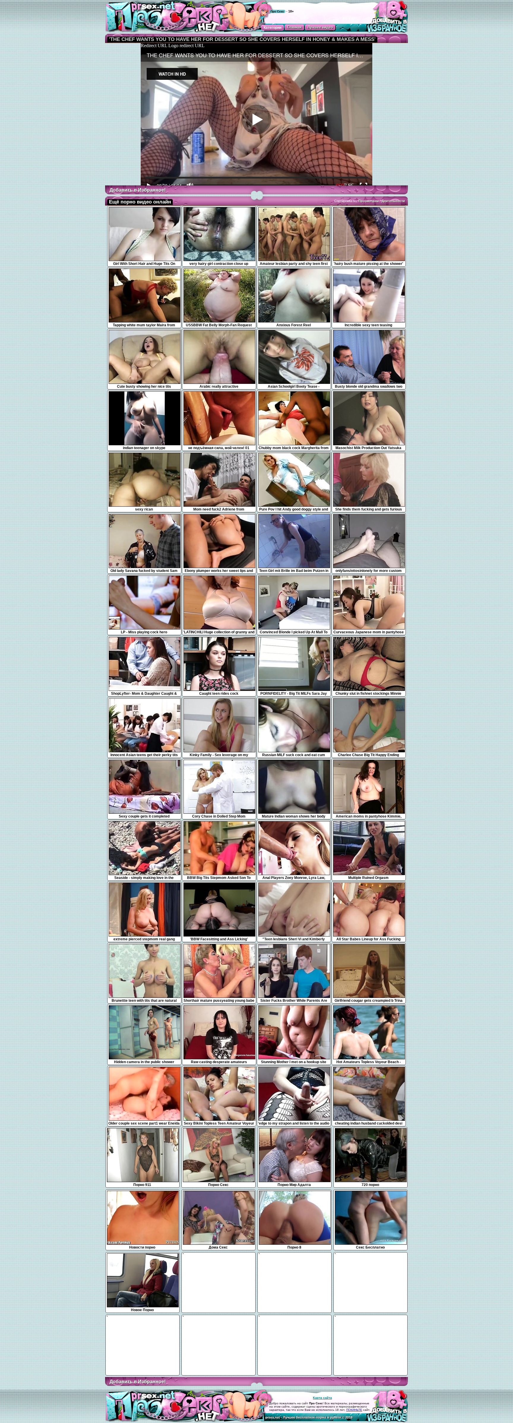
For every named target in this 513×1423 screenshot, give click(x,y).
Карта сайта (322, 1398)
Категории (272, 28)
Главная (294, 27)
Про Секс (277, 11)
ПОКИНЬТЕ (354, 1409)
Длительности (393, 201)
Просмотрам (368, 201)
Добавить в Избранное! (138, 190)
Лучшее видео (320, 27)
